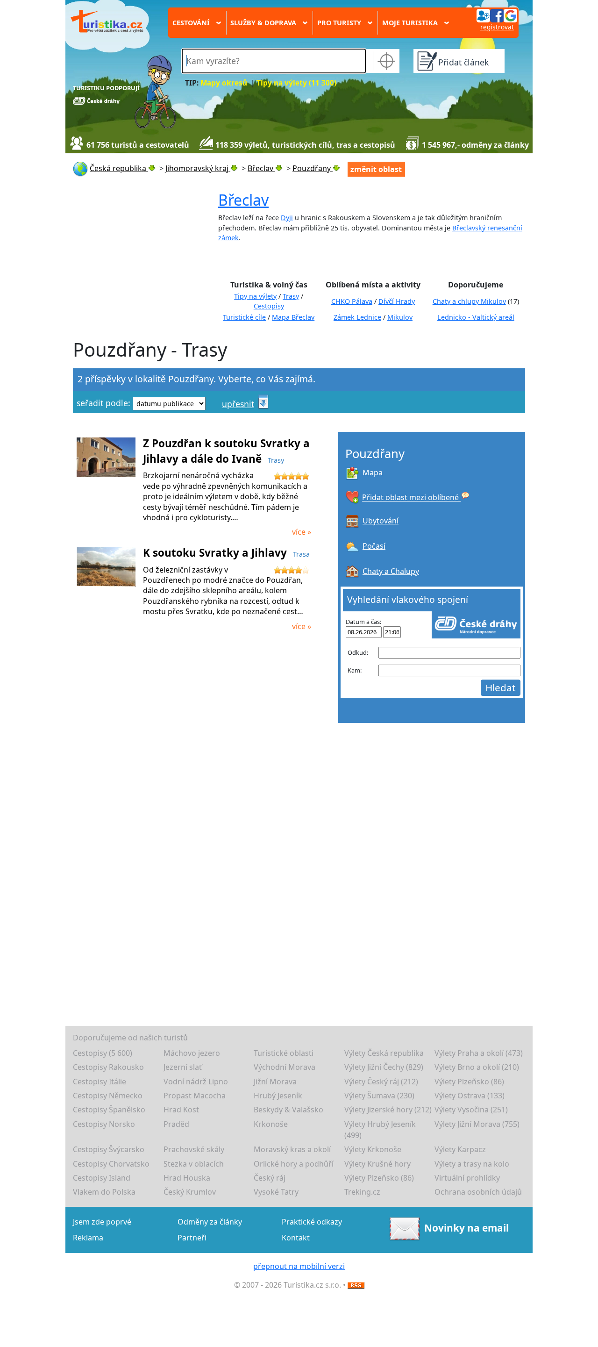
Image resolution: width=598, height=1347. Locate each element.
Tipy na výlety (255, 296)
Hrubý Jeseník (278, 1095)
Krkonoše (271, 1124)
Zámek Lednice (357, 317)
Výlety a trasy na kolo (471, 1164)
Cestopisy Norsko (104, 1124)
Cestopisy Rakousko (108, 1067)
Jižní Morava (275, 1081)
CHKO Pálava (351, 301)
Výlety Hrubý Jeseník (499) (380, 1129)
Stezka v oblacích (194, 1164)
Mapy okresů (223, 83)
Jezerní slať (183, 1067)
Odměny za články (210, 1222)
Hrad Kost (181, 1109)
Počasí (374, 546)
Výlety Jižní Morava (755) (477, 1124)
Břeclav (243, 200)
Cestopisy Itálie (99, 1081)
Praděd (176, 1124)
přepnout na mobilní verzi (299, 1266)
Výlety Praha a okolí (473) (478, 1053)
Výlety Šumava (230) (379, 1095)
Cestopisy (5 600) (102, 1053)
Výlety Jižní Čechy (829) (383, 1067)
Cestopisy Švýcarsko (108, 1149)
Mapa (373, 472)
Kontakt (296, 1237)
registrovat (497, 26)
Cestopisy (269, 305)
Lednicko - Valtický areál (475, 317)
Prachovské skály (194, 1149)
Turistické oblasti (283, 1053)
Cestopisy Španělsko (109, 1109)
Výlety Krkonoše (372, 1149)
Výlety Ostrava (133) (469, 1095)
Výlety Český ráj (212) (381, 1081)
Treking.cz (362, 1192)
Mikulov (400, 317)
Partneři (192, 1237)
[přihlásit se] (497, 15)
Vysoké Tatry (276, 1192)
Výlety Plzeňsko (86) (469, 1081)
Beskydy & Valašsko (288, 1109)
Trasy (291, 296)
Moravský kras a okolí (292, 1149)
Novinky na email (466, 1227)
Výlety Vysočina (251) (471, 1109)
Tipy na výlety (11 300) (296, 83)
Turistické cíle (244, 317)
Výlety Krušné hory (377, 1164)
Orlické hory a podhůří (294, 1164)
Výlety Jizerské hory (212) (388, 1109)
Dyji (287, 217)
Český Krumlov (190, 1192)
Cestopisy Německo (107, 1095)
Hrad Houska (187, 1178)
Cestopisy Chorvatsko (111, 1164)
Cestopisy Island (101, 1178)
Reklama (88, 1237)
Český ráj (269, 1178)
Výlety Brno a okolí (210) (476, 1067)
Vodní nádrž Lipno (196, 1081)
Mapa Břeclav (293, 317)
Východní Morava (284, 1067)
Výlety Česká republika (384, 1053)
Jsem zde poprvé (102, 1222)
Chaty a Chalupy (391, 571)
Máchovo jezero (192, 1053)
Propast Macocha (195, 1095)
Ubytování (381, 521)
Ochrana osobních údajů (478, 1192)
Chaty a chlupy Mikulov (469, 301)
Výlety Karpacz (460, 1149)
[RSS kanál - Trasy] (356, 1285)
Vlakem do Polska (104, 1192)
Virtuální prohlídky (467, 1178)
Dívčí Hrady (396, 301)
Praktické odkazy (312, 1222)
